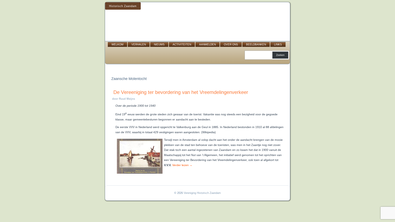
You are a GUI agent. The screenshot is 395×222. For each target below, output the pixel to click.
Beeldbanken (256, 44)
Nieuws (159, 44)
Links (278, 44)
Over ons (231, 44)
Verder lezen (182, 165)
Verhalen (138, 44)
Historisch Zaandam (123, 6)
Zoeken (280, 55)
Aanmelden (207, 44)
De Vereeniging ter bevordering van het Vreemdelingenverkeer (180, 92)
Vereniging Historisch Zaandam (202, 192)
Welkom (117, 44)
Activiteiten (182, 44)
